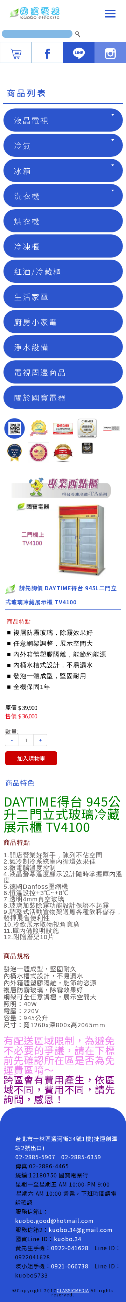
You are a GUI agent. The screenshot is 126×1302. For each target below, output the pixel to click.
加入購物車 (31, 758)
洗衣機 (27, 195)
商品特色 (20, 782)
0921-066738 (70, 1266)
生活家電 (31, 296)
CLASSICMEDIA (73, 1290)
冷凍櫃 (27, 246)
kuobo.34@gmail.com (81, 1229)
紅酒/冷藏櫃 (38, 271)
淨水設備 (31, 346)
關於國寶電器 (40, 397)
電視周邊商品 (40, 372)
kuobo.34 (68, 1238)
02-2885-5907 (35, 1157)
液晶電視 (31, 120)
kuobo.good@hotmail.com (54, 1220)
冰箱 (22, 170)
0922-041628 (70, 1248)
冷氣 (22, 145)
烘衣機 (27, 220)
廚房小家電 (36, 321)
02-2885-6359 (81, 1157)
